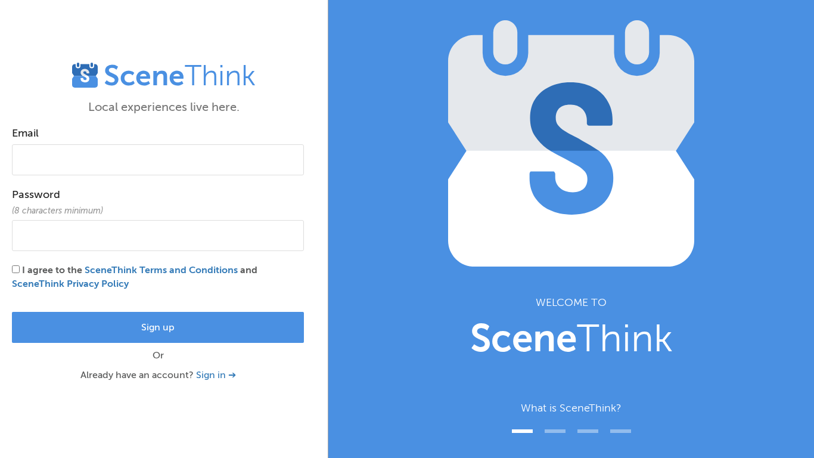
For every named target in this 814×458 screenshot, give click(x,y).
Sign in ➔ (216, 375)
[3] (620, 431)
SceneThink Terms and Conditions (161, 270)
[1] (555, 431)
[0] (522, 431)
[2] (587, 431)
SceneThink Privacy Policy (70, 283)
